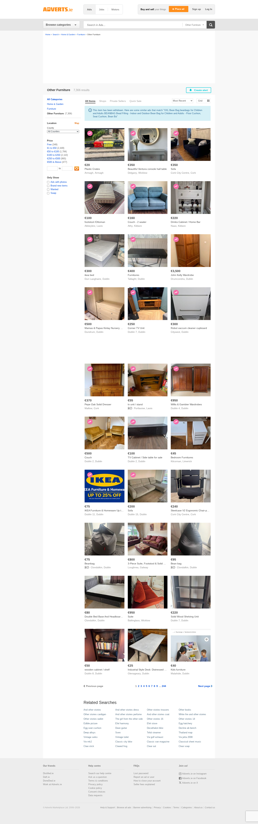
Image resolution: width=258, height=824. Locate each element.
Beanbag (90, 563)
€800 (131, 559)
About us (198, 807)
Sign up (196, 9)
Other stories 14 (187, 719)
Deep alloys (89, 732)
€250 (131, 324)
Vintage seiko (90, 737)
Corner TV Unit (136, 328)
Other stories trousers (158, 709)
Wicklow (142, 172)
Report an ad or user (144, 777)
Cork (193, 172)
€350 (131, 165)
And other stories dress (127, 709)
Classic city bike (123, 741)
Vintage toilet (122, 737)
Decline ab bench (187, 728)
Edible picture (90, 723)
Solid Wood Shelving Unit (185, 616)
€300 (88, 271)
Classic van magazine (158, 741)
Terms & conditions (98, 780)
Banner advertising (142, 807)
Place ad (180, 9)
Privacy (157, 807)
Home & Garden (55, 104)
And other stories (92, 709)
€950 (174, 400)
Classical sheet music (190, 741)
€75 (87, 506)
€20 (87, 165)
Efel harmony (122, 723)
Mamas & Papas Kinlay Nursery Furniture (108, 328)
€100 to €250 (53, 155)
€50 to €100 (53, 151)
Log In (208, 9)
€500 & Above (54, 162)
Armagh (99, 172)
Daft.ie (46, 777)
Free (49, 144)
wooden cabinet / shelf (97, 669)
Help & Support (107, 807)
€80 (87, 612)
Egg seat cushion (92, 728)
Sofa (173, 169)
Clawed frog (121, 746)
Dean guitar (121, 728)
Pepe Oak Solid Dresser (98, 404)
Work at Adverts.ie (52, 784)
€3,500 (175, 271)
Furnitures (133, 275)
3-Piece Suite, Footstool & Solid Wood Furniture (154, 563)
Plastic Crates (92, 169)
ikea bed (89, 275)
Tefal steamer (154, 732)
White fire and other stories (192, 714)
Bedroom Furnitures (182, 457)
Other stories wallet (93, 719)
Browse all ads (124, 807)
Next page (204, 686)
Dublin (106, 278)
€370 (88, 400)
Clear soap (184, 746)
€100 (88, 218)
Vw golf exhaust (155, 737)
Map (77, 123)
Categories (186, 807)
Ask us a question (97, 777)
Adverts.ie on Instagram (194, 773)
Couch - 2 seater (137, 222)
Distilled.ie (48, 773)
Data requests (95, 795)
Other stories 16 (155, 719)
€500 (88, 324)
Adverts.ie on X (190, 782)
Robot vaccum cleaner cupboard (189, 328)
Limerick (187, 461)
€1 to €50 (52, 148)
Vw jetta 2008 (186, 737)
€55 (130, 400)
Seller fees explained (144, 784)
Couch (88, 457)
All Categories (54, 99)
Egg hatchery (185, 723)
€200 (131, 506)
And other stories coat (158, 714)
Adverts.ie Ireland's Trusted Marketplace (61, 9)
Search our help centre (99, 773)
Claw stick (89, 746)
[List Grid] (202, 100)
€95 (173, 559)
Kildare (138, 225)
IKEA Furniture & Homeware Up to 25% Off (108, 510)
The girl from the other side (129, 719)
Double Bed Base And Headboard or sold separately (114, 616)
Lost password (141, 773)
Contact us (210, 807)
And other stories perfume (128, 714)
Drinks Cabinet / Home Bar (185, 222)
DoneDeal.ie (49, 780)
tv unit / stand (135, 404)
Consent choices (96, 791)
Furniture (51, 108)
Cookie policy (95, 788)
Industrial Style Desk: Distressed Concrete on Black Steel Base (162, 669)
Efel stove (152, 723)
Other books (185, 709)
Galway (144, 567)
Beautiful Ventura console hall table (147, 169)
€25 (130, 665)
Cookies (167, 807)
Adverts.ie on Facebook (194, 778)
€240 (174, 506)
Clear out (151, 746)
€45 (173, 453)
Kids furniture (178, 669)
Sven (118, 732)
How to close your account (147, 780)
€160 (131, 218)
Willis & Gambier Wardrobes (186, 404)
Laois (100, 225)
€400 (131, 271)
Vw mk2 (88, 741)
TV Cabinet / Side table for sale (145, 457)
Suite (130, 616)
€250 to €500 (53, 158)
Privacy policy (95, 784)
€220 (174, 218)
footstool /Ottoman (95, 222)
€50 (87, 665)
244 (164, 686)
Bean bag (176, 563)
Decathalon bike (155, 728)
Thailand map (185, 732)
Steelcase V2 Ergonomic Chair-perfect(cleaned (197, 510)
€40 (173, 665)
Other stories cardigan (95, 714)
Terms (176, 807)
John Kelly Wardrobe (182, 275)
